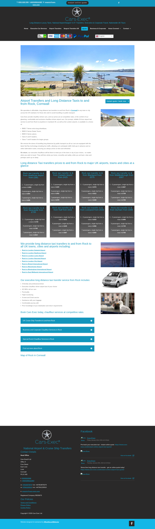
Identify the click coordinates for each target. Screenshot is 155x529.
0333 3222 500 (23, 2)
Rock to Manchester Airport (32, 267)
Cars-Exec (91, 438)
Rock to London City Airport (32, 261)
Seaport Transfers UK (71, 28)
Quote (84, 29)
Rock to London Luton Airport (33, 256)
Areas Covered (113, 28)
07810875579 (27, 485)
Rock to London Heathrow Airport (34, 253)
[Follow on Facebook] (119, 2)
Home (26, 28)
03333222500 (26, 478)
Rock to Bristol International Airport (35, 264)
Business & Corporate (98, 28)
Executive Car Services (38, 28)
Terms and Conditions (28, 502)
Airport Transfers (55, 28)
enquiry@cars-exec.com (31, 491)
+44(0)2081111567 (36, 2)
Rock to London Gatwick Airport (33, 250)
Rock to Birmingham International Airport (37, 269)
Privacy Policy (26, 505)
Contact (126, 28)
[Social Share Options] (133, 455)
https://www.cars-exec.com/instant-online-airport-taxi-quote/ (102, 469)
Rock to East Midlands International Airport (37, 272)
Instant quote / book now (116, 101)
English (101, 36)
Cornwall (74, 110)
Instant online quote (77, 3)
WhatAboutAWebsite (51, 522)
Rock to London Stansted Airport (34, 258)
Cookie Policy (25, 508)
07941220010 (27, 487)
